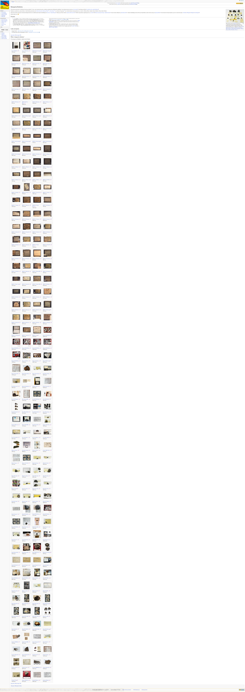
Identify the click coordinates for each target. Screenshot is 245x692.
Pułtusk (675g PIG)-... (46, 590)
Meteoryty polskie (4, 14)
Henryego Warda (45, 11)
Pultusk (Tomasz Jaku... (15, 590)
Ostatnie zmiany (4, 21)
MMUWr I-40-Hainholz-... (46, 284)
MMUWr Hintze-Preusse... (36, 76)
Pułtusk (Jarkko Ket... (15, 629)
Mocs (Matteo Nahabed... (25, 411)
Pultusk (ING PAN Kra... (25, 514)
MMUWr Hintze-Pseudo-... (47, 76)
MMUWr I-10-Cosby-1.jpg (46, 128)
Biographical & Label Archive (34, 32)
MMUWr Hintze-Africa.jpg (36, 50)
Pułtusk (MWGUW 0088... (36, 629)
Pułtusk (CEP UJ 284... (15, 603)
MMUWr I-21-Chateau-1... (36, 219)
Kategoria (12, 1)
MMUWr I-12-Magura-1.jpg (26, 179)
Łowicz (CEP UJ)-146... (25, 50)
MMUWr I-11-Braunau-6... (15, 179)
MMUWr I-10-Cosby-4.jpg (36, 141)
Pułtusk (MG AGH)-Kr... (25, 629)
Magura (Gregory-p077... (15, 373)
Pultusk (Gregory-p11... (15, 514)
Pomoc (3, 25)
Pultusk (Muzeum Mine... (15, 552)
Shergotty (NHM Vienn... (25, 680)
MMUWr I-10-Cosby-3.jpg (26, 141)
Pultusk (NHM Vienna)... (35, 552)
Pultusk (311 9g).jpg (14, 488)
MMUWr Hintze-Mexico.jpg (16, 76)
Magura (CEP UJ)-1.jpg (46, 360)
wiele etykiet (75, 9)
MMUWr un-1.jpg (35, 335)
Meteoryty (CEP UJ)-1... (25, 360)
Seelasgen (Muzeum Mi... (46, 667)
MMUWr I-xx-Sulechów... (25, 335)
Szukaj (1, 26)
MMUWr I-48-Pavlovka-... (26, 322)
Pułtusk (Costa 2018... (46, 616)
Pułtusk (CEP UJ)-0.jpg (46, 603)
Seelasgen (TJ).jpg (14, 680)
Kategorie (12, 685)
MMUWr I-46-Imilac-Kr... (36, 309)
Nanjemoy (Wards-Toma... (46, 424)
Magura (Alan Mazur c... (35, 360)
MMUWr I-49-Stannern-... (36, 322)
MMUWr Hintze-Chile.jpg (46, 50)
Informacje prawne (144, 689)
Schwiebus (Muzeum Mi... (15, 654)
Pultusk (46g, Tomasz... (46, 488)
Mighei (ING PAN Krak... (25, 386)
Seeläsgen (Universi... (25, 667)
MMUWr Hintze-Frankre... (26, 63)
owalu (92, 12)
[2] (241, 26)
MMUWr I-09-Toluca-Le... (15, 128)
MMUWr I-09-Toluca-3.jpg (26, 115)
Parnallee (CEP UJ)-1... (35, 450)
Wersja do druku (4, 37)
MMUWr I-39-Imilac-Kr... (26, 284)
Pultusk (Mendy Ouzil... (25, 539)
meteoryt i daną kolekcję (51, 12)
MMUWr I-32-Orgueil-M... (47, 244)
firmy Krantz (52, 11)
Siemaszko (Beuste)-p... (35, 680)
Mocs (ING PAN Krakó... (36, 399)
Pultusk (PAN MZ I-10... (15, 565)
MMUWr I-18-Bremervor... (26, 205)
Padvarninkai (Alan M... (25, 450)
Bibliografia (17, 685)
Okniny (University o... (15, 450)
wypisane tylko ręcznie (70, 12)
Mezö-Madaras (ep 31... (15, 386)
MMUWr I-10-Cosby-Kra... (36, 154)
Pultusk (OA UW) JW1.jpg (46, 552)
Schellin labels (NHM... (25, 641)
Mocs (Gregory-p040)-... (25, 399)
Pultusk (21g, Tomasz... (25, 475)
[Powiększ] (243, 23)
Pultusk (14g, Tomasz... (46, 463)
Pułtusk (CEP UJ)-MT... (15, 616)
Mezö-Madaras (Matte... (46, 373)
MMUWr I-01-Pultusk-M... (46, 89)
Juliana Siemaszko (39, 11)
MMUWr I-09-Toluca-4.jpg (36, 115)
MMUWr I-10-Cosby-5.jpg (46, 141)
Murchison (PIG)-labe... (15, 424)
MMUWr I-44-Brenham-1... (47, 296)
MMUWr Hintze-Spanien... (15, 89)
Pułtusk (235, 23)
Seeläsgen (196, 12)
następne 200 (19, 35)
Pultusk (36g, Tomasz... (25, 488)
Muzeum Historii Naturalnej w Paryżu (231, 29)
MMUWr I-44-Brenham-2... (16, 309)
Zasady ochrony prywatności (126, 689)
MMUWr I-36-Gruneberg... (47, 271)
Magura (192, 12)
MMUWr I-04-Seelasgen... (15, 101)
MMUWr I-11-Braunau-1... (47, 154)
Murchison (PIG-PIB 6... (25, 424)
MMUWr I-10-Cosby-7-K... (26, 154)
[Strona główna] (5, 5)
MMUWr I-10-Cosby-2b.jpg (15, 141)
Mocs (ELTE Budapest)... (15, 399)
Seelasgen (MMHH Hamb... (36, 667)
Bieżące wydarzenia (4, 20)
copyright (118, 4)
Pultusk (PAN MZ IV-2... (46, 565)
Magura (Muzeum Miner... (25, 373)
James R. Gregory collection (53, 27)
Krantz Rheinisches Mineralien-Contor (34, 22)
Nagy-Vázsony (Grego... (35, 424)
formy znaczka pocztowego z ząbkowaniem (102, 12)
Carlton (184, 12)
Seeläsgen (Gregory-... (46, 654)
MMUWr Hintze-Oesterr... (26, 76)
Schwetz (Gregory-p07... (35, 641)
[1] (237, 26)
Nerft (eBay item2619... (46, 437)
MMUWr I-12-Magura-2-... (36, 179)
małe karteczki (123, 12)
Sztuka (20, 685)
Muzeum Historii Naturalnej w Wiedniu (237, 28)
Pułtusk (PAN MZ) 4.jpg (46, 629)
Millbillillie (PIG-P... (35, 386)
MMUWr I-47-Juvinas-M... (15, 322)
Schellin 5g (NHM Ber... (15, 641)
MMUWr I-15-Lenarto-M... (36, 192)
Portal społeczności (4, 19)
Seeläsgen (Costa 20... (35, 654)
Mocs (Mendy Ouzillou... (35, 411)
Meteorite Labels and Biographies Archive (58, 19)
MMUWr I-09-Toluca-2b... (15, 115)
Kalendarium (3, 15)
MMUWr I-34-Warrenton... (26, 271)
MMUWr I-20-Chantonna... (47, 205)
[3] (48, 10)
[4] (64, 10)
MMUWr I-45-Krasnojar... (26, 309)
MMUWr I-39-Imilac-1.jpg (15, 284)
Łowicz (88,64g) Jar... (15, 50)
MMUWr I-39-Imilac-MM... (36, 284)
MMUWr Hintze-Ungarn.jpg (36, 89)
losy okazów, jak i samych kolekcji (92, 9)
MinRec (66, 19)
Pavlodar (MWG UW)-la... (46, 450)
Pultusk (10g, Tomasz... (35, 463)
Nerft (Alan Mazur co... (25, 437)
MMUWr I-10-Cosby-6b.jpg (15, 154)
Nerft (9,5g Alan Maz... (15, 437)
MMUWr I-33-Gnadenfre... (15, 258)
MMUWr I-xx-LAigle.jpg (15, 335)
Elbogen (188, 12)
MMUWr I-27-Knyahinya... (15, 244)
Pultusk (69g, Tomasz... (15, 501)
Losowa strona (4, 24)
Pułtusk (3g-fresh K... (25, 590)
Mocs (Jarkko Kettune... (46, 399)
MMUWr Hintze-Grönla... (36, 63)
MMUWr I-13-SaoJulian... (46, 179)
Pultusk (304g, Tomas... (35, 475)
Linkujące (3, 32)
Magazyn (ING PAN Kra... (46, 335)
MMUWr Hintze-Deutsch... (15, 63)
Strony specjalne (4, 36)
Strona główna (4, 12)
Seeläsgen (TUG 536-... (15, 667)
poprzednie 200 (13, 35)
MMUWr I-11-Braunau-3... (26, 166)
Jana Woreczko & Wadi (134, 3)
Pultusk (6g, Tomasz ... (25, 501)
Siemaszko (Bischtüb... (46, 680)
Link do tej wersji (4, 38)
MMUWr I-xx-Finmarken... (47, 322)
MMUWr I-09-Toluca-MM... (26, 128)
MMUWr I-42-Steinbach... (15, 296)
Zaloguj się (242, 0)
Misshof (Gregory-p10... (46, 386)
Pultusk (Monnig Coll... (46, 539)
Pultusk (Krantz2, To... (15, 539)
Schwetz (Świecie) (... (46, 641)
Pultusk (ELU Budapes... (46, 501)
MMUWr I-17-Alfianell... (46, 192)
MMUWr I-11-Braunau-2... (15, 166)
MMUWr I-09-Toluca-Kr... (46, 115)
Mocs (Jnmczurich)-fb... (15, 411)
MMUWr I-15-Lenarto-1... (26, 192)
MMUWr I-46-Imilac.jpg (46, 309)
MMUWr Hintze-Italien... (46, 63)
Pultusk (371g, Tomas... (35, 488)
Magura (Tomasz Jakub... (35, 373)
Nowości (3, 22)
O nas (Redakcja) (4, 13)
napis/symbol (157, 12)
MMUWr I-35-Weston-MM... (36, 271)
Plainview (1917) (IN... (25, 463)
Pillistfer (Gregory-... (15, 463)
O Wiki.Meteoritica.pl (136, 689)
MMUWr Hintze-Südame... (26, 89)
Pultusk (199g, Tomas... (15, 475)
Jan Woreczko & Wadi (133, 4)
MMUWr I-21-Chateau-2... (46, 219)
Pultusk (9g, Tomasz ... (35, 501)
